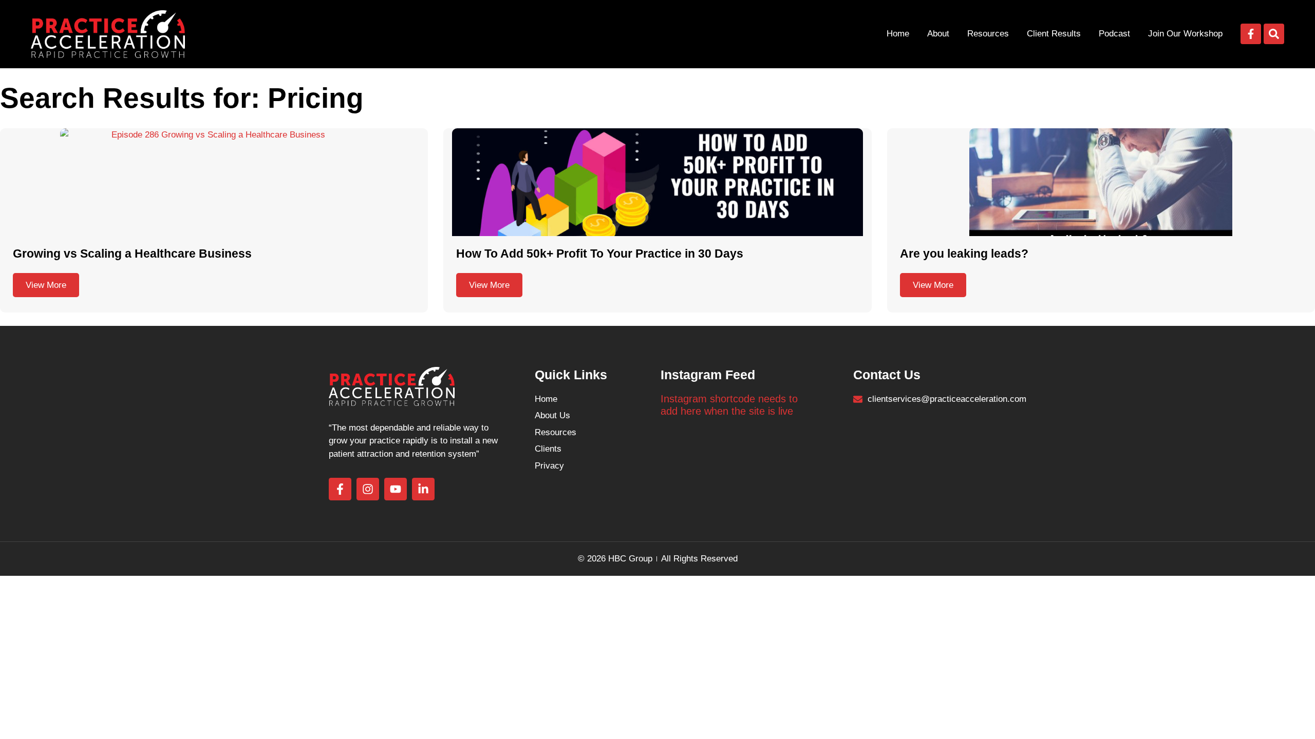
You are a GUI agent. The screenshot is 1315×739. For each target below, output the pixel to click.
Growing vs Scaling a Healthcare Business (132, 253)
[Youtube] (395, 489)
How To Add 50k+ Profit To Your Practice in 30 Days (599, 253)
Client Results (1054, 33)
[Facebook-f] (1251, 34)
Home (898, 33)
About (938, 33)
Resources (988, 33)
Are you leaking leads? (964, 253)
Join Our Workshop (1185, 33)
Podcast (1114, 33)
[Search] (1274, 34)
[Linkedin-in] (423, 489)
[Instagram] (367, 489)
